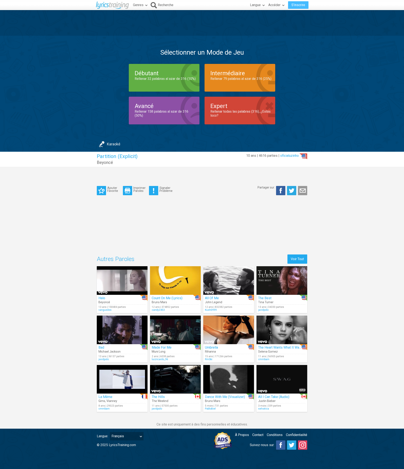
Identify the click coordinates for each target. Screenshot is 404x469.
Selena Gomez (268, 351)
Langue (255, 5)
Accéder (274, 5)
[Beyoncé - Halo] (122, 280)
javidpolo (263, 309)
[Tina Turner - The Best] (281, 280)
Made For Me (161, 347)
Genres (138, 5)
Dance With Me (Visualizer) (225, 397)
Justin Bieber (267, 401)
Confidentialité (296, 435)
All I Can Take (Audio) (273, 397)
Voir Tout (297, 259)
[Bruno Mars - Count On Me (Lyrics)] (175, 280)
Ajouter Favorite (112, 189)
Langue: (102, 436)
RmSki (208, 359)
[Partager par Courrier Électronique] (302, 190)
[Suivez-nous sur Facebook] (280, 445)
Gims (101, 401)
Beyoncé (105, 162)
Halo (101, 298)
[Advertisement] (202, 22)
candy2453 (158, 309)
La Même (105, 397)
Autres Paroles (115, 259)
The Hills (158, 397)
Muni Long (158, 351)
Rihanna (210, 351)
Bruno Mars (159, 302)
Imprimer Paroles (139, 189)
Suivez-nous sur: (262, 445)
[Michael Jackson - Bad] (122, 330)
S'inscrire (298, 5)
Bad (101, 347)
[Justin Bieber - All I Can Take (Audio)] (281, 379)
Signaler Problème (166, 189)
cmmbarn (263, 359)
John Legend (213, 302)
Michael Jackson (109, 351)
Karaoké (113, 144)
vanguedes (105, 309)
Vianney (111, 401)
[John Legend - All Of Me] (228, 280)
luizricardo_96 (160, 359)
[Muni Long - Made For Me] (175, 330)
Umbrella (211, 347)
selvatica (263, 408)
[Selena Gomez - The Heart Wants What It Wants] (281, 330)
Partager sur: (266, 187)
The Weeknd (160, 401)
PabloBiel (210, 408)
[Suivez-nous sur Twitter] (291, 445)
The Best (264, 298)
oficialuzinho (289, 156)
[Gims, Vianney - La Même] (122, 379)
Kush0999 (211, 309)
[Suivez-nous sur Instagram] (302, 445)
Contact (257, 435)
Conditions (275, 435)
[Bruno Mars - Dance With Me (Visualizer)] (228, 379)
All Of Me (212, 298)
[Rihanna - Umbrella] (228, 330)
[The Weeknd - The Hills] (175, 379)
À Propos (242, 435)
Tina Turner (266, 302)
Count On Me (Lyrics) (167, 298)
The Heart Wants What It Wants (281, 347)
